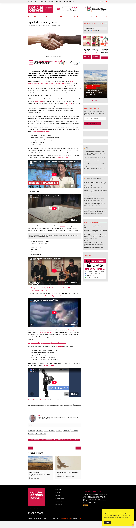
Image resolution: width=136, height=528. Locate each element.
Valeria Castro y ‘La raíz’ (63, 157)
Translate (96, 30)
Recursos (87, 16)
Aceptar (107, 522)
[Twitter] (29, 425)
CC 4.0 (79, 518)
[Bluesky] (31, 425)
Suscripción (43, 1)
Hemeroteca (58, 505)
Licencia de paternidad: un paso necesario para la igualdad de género (95, 210)
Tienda (63, 1)
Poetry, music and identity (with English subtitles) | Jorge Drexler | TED (51, 288)
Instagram (104, 1)
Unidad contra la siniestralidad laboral (95, 164)
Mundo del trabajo (32, 16)
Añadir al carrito (86, 57)
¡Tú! (87, 148)
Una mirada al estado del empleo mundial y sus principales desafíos (94, 197)
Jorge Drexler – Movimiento (39, 290)
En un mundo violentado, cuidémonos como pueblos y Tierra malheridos (39, 474)
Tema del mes (80, 16)
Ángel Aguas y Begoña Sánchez (66, 476)
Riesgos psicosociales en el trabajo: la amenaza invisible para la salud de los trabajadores (95, 184)
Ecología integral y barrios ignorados (94, 157)
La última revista (56, 1)
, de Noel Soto (54, 296)
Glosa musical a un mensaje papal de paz (67, 473)
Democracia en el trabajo (91, 161)
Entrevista (73, 16)
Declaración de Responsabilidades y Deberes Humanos (42, 404)
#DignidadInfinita (35, 439)
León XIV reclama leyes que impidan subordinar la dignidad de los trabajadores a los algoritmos (95, 91)
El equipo (58, 492)
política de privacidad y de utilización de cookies (115, 513)
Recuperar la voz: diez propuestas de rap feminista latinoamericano (47, 343)
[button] (92, 100)
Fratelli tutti (69, 103)
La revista (30, 1)
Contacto (36, 1)
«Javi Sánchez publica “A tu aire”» (37, 400)
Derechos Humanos (65, 439)
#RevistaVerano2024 (49, 439)
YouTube (106, 1)
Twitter (102, 1)
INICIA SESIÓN (70, 1)
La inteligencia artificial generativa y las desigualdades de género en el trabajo (95, 191)
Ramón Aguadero (35, 478)
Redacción (90, 96)
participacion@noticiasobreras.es (93, 247)
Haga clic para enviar (92, 123)
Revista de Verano (55, 25)
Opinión (67, 16)
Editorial (86, 230)
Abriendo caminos (48, 365)
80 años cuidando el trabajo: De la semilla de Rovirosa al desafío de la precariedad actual (94, 153)
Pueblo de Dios (60, 16)
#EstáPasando (94, 16)
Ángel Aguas (32, 25)
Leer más (104, 58)
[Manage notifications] (133, 525)
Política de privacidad (65, 518)
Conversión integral (50, 16)
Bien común (41, 16)
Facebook (100, 1)
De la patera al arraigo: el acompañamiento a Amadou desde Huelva (94, 168)
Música (49, 25)
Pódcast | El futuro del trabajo (94, 179)
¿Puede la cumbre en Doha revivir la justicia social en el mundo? (94, 204)
